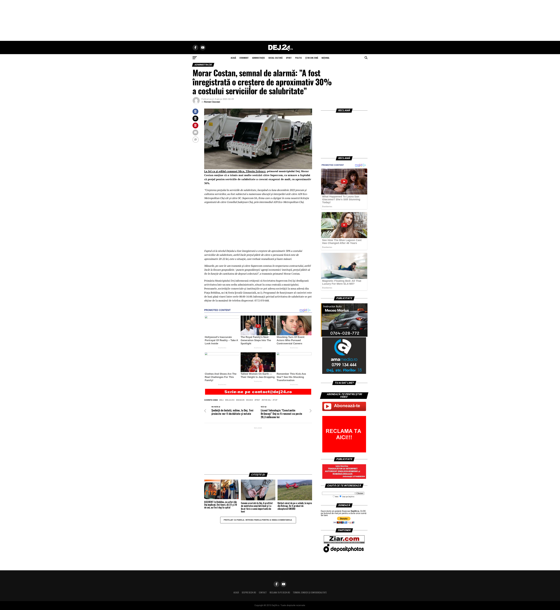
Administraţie (258, 57)
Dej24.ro (230, 400)
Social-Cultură (275, 57)
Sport (289, 57)
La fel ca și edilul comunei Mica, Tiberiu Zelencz (235, 171)
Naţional (325, 57)
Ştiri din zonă (311, 57)
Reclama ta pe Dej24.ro (280, 592)
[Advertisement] (280, 20)
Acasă (236, 592)
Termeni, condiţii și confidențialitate (310, 592)
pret (258, 400)
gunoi (250, 400)
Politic (298, 57)
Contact (263, 592)
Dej (222, 400)
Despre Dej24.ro (249, 592)
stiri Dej (267, 400)
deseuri (241, 400)
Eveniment (244, 57)
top (275, 400)
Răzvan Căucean (212, 102)
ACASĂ (233, 57)
